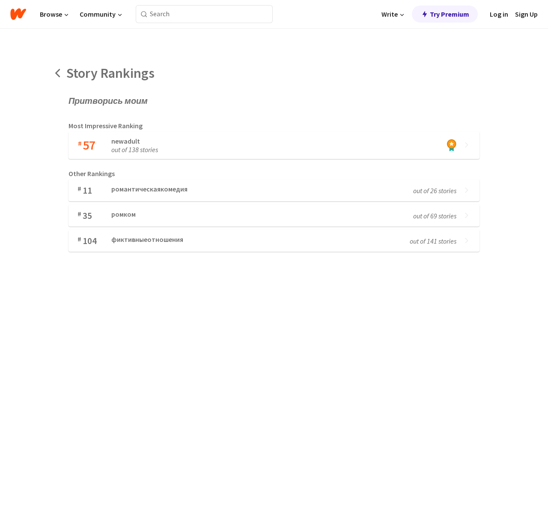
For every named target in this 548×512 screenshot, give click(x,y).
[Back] (58, 73)
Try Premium (449, 14)
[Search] (144, 14)
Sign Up (526, 14)
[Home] (18, 14)
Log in (499, 14)
